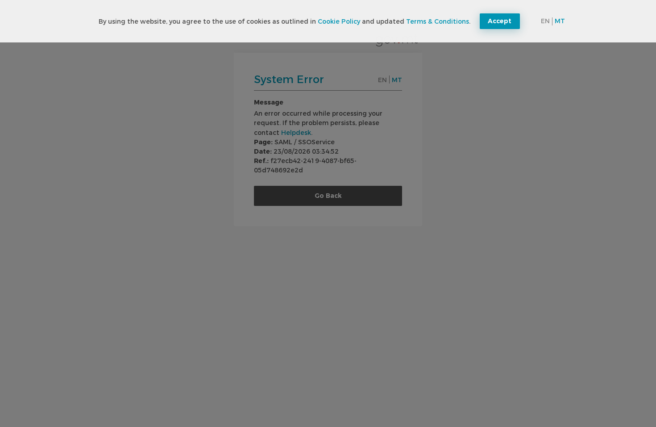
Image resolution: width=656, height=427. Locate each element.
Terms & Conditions (437, 21)
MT (560, 21)
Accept (499, 21)
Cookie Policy (339, 21)
